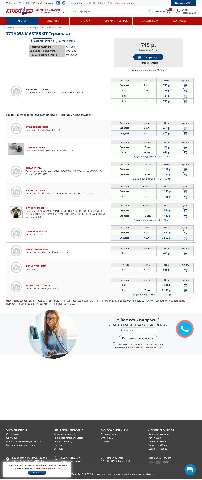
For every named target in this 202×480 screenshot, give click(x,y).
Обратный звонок (124, 2)
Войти (185, 9)
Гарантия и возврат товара (21, 445)
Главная (10, 27)
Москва (13, 2)
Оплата (85, 21)
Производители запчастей (68, 437)
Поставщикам (148, 21)
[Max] (58, 3)
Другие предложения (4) (152, 156)
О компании (13, 434)
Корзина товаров (157, 448)
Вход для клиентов (158, 434)
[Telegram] (64, 3)
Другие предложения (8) (152, 219)
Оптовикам (107, 437)
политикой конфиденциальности (145, 347)
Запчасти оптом (116, 21)
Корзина (160, 11)
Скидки (105, 441)
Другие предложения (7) (152, 178)
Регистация (154, 437)
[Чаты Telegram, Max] (190, 469)
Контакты (180, 21)
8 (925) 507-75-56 (70, 461)
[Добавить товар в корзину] (185, 85)
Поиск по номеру (63, 441)
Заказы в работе (157, 441)
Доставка (53, 21)
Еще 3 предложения (148, 70)
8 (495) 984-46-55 (32, 2)
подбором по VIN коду (18, 303)
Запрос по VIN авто (158, 445)
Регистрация (189, 12)
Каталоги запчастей (65, 434)
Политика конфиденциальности (23, 441)
